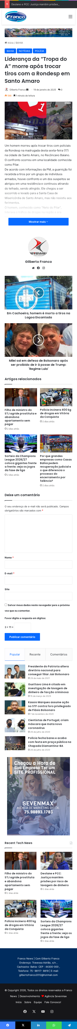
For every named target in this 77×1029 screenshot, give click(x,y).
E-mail (9, 573)
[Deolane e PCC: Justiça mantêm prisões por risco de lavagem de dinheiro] (56, 861)
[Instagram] (43, 268)
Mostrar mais (37, 221)
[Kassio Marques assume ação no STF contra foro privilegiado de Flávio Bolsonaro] (15, 707)
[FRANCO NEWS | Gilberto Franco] (17, 16)
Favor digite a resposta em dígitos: (25, 618)
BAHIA (19, 42)
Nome (9, 557)
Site (7, 589)
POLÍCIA (39, 50)
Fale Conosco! (52, 1002)
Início (10, 42)
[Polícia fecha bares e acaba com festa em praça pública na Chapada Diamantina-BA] (15, 743)
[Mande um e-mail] (27, 89)
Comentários (58, 654)
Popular (15, 654)
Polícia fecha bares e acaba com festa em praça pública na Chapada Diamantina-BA (49, 742)
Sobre (27, 1002)
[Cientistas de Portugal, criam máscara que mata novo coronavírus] (15, 725)
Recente (35, 654)
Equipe (38, 1002)
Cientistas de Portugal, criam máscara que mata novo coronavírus (48, 724)
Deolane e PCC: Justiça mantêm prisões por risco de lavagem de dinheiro (55, 879)
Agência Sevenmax (56, 996)
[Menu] (70, 18)
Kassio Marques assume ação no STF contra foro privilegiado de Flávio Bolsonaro (49, 706)
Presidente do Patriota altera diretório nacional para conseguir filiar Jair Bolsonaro (48, 670)
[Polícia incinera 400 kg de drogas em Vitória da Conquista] (56, 397)
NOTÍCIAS (24, 50)
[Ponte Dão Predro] (38, 32)
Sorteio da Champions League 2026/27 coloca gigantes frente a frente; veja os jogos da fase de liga (21, 463)
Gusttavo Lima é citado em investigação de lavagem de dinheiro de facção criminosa (48, 688)
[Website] (33, 268)
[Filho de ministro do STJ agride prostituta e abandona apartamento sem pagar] (21, 397)
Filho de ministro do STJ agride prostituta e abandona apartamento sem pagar (19, 881)
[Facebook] (38, 268)
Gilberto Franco (18, 89)
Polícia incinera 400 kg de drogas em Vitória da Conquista (55, 413)
